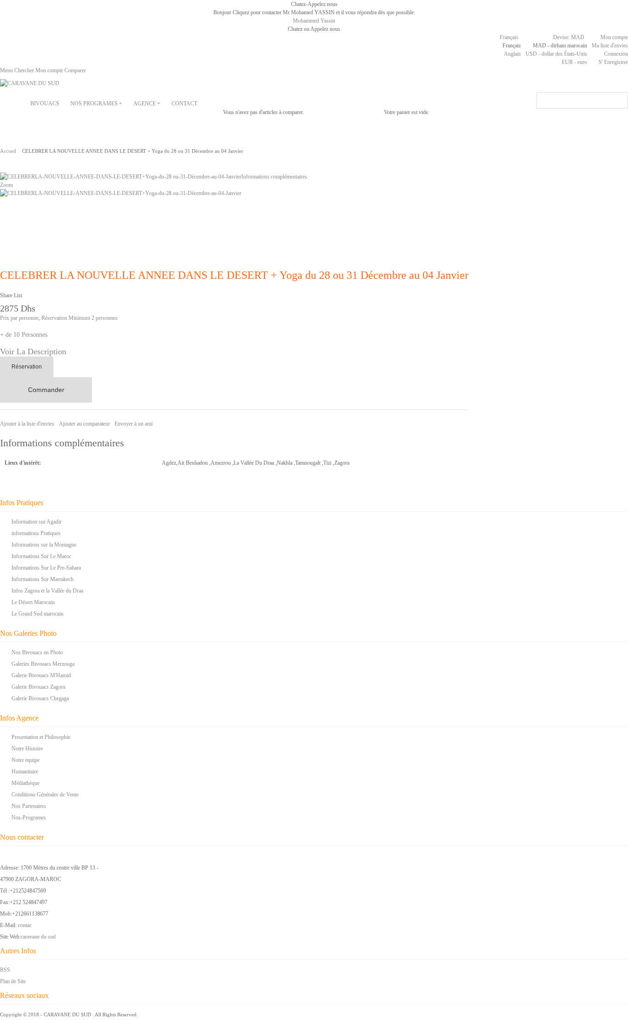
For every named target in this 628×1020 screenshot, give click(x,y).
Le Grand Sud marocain (37, 614)
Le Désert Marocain (33, 602)
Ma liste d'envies (610, 45)
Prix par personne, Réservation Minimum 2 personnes (59, 318)
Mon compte (614, 37)
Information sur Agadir (36, 522)
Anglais (512, 54)
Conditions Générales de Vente (45, 794)
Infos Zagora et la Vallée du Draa (47, 591)
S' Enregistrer (613, 62)
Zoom (6, 185)
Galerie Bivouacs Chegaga (40, 698)
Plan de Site (13, 981)
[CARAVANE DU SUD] (29, 83)
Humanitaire (24, 771)
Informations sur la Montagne (43, 545)
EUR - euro (574, 62)
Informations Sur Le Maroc (41, 556)
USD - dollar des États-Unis (556, 54)
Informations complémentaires (274, 176)
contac (25, 925)
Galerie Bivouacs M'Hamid (41, 675)
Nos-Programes (28, 817)
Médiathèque (25, 783)
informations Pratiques (36, 533)
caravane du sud (38, 937)
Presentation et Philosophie (40, 737)
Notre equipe (25, 760)
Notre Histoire (27, 748)
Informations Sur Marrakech (42, 579)
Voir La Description (33, 351)
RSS (5, 970)
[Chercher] (620, 100)
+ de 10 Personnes (23, 334)
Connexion (616, 54)
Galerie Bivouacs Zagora (38, 687)
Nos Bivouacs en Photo (37, 652)
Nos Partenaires (28, 806)
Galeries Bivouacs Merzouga (42, 664)
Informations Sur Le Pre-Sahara (46, 568)
